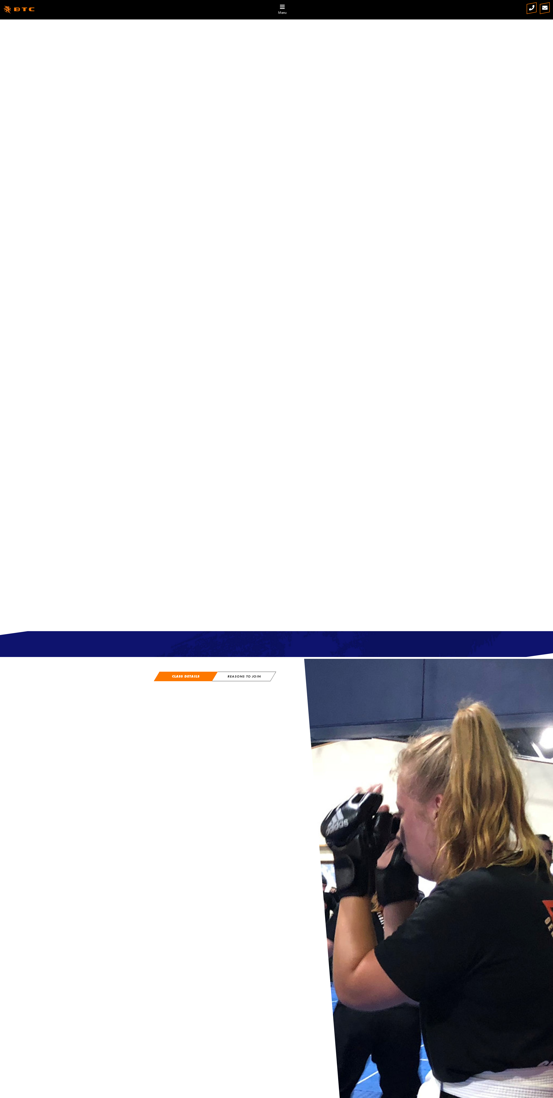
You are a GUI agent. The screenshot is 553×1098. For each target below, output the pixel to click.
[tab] (186, 676)
